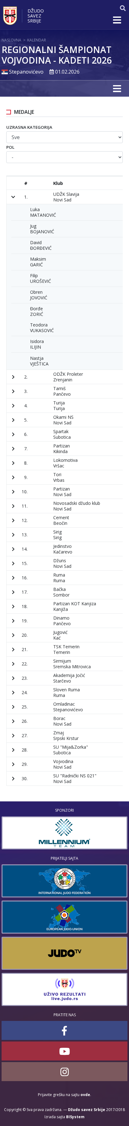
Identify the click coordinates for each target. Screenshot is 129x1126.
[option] (64, 832)
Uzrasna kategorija (29, 127)
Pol (10, 147)
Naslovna (11, 40)
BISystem (75, 1116)
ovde (85, 1094)
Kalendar (36, 40)
